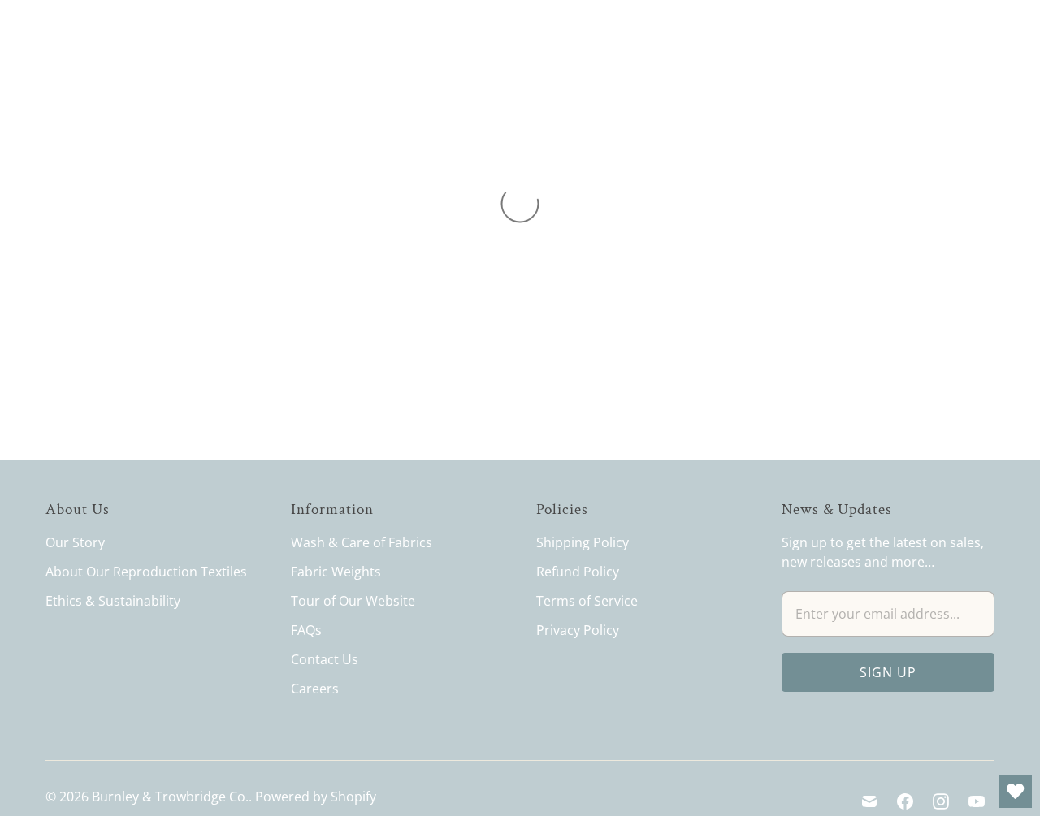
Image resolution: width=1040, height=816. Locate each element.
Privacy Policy (577, 630)
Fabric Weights (336, 572)
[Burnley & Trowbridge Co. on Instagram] (941, 801)
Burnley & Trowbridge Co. (170, 796)
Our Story (75, 542)
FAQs (306, 630)
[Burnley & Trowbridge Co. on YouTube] (976, 801)
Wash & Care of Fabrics (361, 542)
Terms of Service (587, 601)
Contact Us (324, 659)
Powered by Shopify (315, 796)
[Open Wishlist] (1015, 791)
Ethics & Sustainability (113, 601)
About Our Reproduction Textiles (146, 572)
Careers (315, 688)
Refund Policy (577, 572)
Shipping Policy (582, 542)
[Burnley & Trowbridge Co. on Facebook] (905, 801)
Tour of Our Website (353, 601)
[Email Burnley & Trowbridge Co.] (869, 801)
